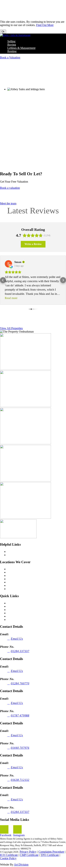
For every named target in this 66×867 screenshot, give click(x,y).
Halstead (12, 575)
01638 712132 (20, 779)
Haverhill (12, 578)
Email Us (17, 638)
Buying (11, 44)
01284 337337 (20, 651)
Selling (11, 41)
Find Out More (45, 25)
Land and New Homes (20, 603)
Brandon (12, 569)
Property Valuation (14, 83)
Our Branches (15, 609)
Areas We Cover (17, 613)
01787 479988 (20, 715)
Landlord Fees (15, 551)
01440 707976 (20, 747)
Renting (11, 51)
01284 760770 (20, 683)
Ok (3, 31)
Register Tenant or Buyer (21, 619)
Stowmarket (14, 585)
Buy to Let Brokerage (20, 606)
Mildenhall (13, 582)
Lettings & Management (21, 48)
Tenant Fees (14, 554)
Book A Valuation (17, 616)
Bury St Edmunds (17, 572)
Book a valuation (10, 187)
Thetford (12, 588)
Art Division (21, 864)
